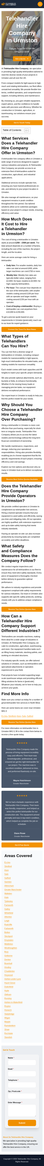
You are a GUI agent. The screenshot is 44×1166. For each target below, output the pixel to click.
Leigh (6, 921)
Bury (6, 952)
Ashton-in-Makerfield (13, 1002)
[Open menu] (40, 4)
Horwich (8, 1010)
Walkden (8, 893)
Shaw (6, 1029)
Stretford (12, 716)
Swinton (7, 882)
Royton (7, 1006)
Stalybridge (9, 1014)
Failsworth (8, 928)
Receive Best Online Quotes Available (22, 479)
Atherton (8, 917)
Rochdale (8, 1033)
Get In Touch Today (22, 123)
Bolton (7, 932)
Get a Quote (20, 59)
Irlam (19, 716)
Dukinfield (8, 987)
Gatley (7, 909)
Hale (6, 897)
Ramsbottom (9, 1026)
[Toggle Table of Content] (25, 130)
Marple (7, 1022)
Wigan (7, 1018)
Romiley (8, 998)
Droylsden (8, 940)
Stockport (8, 936)
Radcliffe (8, 925)
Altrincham (9, 886)
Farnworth (8, 905)
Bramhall (8, 963)
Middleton (8, 944)
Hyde (6, 991)
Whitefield (8, 913)
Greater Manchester (13, 890)
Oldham (7, 994)
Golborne (8, 956)
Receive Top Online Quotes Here (22, 609)
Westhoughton (10, 948)
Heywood (8, 975)
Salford (30, 716)
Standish (8, 1037)
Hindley (7, 967)
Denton (7, 960)
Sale (24, 716)
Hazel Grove (9, 983)
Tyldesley (8, 901)
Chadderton (9, 971)
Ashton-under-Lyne (12, 979)
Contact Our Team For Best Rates (22, 329)
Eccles (4, 716)
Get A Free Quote (22, 845)
